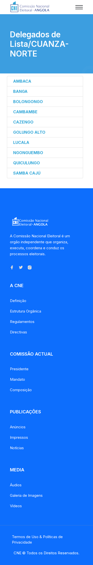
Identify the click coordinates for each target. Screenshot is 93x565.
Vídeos (16, 505)
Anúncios (18, 427)
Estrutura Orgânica (25, 311)
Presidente (19, 369)
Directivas (18, 332)
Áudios (16, 485)
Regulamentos (22, 321)
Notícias (17, 447)
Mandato (17, 379)
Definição (18, 300)
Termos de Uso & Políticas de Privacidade (37, 539)
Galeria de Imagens (26, 495)
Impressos (19, 437)
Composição (21, 389)
